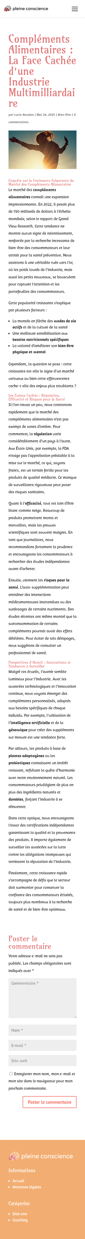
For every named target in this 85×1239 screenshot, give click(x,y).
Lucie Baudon (24, 114)
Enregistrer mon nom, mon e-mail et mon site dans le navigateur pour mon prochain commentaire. (41, 1081)
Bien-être (64, 114)
